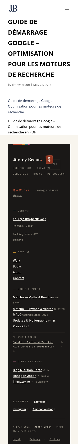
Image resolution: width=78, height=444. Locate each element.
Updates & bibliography (30, 320)
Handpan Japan (24, 375)
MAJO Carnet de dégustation (34, 346)
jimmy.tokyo (21, 381)
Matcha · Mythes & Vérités (33, 342)
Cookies (55, 439)
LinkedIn (39, 401)
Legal (17, 439)
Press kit (19, 326)
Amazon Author (43, 409)
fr (54, 320)
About (17, 272)
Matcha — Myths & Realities (33, 297)
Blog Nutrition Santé (27, 370)
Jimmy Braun (21, 85)
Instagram (19, 409)
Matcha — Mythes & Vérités (33, 309)
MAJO (17, 314)
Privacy (35, 439)
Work (16, 260)
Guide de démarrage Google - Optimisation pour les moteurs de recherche (34, 106)
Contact (18, 278)
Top (53, 164)
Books (17, 266)
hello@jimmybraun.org (29, 219)
